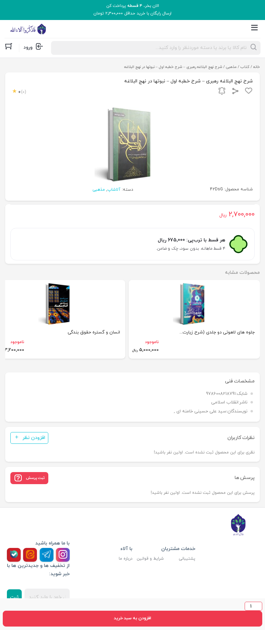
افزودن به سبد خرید (132, 618)
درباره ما (125, 558)
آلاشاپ (113, 189)
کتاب (245, 67)
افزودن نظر (33, 437)
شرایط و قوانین (150, 558)
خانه (256, 67)
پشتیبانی (187, 558)
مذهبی (231, 67)
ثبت (14, 597)
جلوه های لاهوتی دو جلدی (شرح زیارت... (217, 332)
